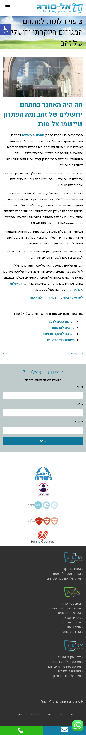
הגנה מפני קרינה (71, 603)
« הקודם (77, 353)
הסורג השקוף (72, 569)
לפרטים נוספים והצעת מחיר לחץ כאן (56, 297)
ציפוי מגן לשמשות (69, 657)
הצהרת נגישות (72, 631)
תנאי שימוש (73, 627)
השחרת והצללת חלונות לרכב (63, 608)
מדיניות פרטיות (71, 622)
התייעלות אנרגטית (69, 613)
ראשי (72, 714)
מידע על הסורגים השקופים (64, 578)
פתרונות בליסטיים (69, 671)
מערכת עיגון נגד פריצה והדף (63, 666)
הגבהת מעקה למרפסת (67, 573)
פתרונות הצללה (33, 135)
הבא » (7, 353)
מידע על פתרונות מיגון (67, 676)
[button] (5, 29)
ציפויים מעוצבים (70, 618)
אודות (20, 714)
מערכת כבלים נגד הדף (66, 661)
